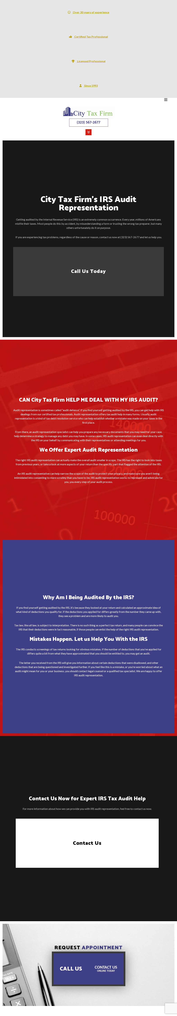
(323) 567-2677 (88, 123)
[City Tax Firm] (88, 112)
